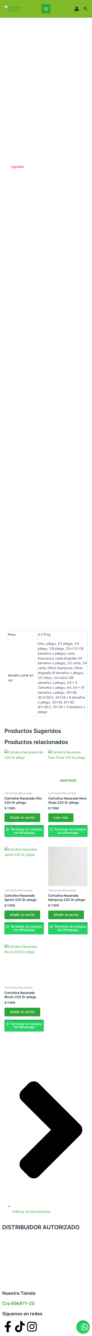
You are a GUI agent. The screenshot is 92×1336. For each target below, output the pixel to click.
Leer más (61, 818)
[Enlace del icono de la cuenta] (76, 8)
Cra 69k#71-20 (18, 1303)
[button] (86, 9)
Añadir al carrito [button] (22, 818)
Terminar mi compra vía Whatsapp (26, 831)
